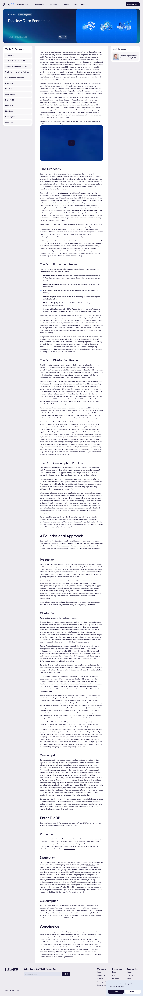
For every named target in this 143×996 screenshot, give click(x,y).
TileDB (75, 825)
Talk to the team (132, 4)
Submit (66, 974)
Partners (66, 4)
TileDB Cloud (90, 865)
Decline (132, 992)
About (83, 4)
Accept (116, 992)
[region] (71, 143)
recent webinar (69, 849)
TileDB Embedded (61, 841)
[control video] (71, 143)
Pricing (75, 4)
